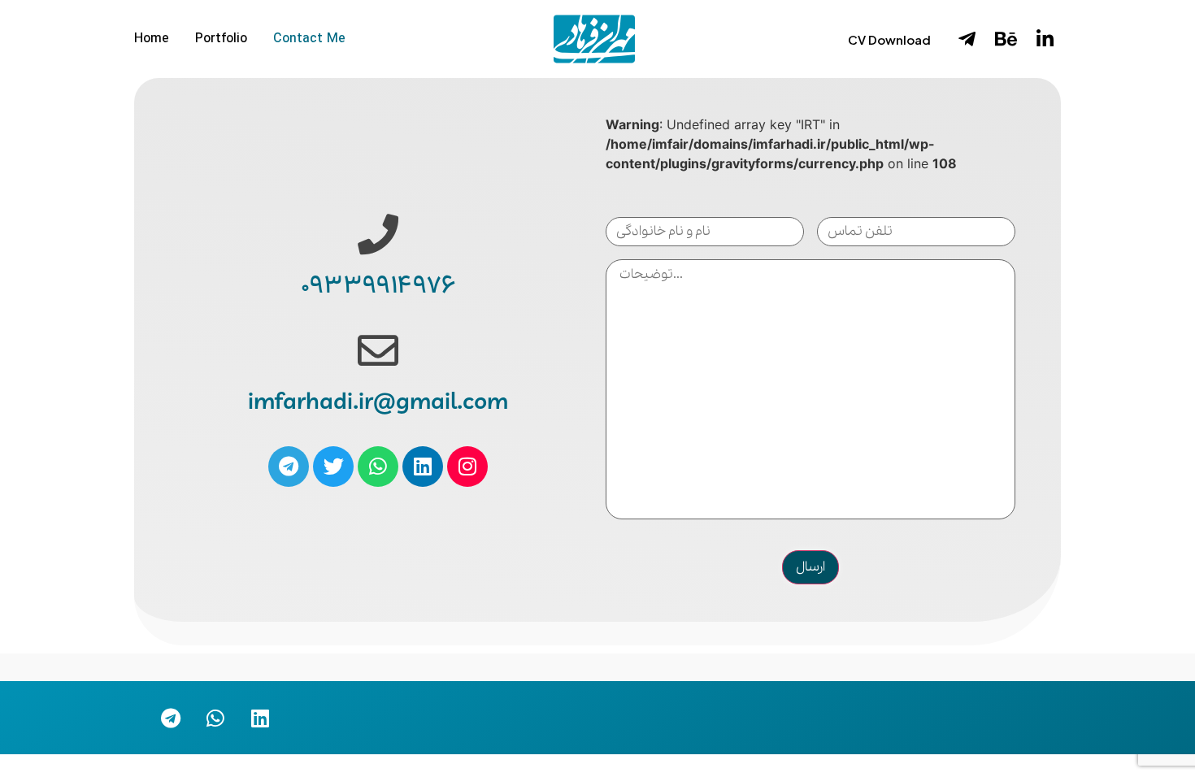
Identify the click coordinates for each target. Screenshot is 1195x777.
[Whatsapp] (378, 466)
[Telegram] (288, 466)
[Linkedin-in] (1044, 39)
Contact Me (309, 39)
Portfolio (221, 39)
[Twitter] (333, 466)
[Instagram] (467, 466)
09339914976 (378, 286)
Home (151, 39)
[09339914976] (378, 234)
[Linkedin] (422, 466)
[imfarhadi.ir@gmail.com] (378, 350)
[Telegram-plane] (966, 39)
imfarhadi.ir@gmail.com (378, 402)
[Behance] (1005, 39)
